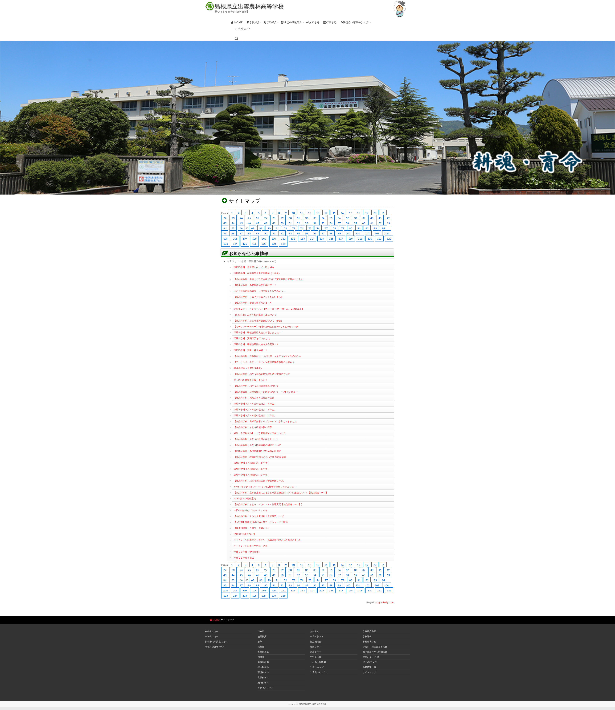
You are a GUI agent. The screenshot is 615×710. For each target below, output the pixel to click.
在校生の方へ (211, 631)
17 (350, 212)
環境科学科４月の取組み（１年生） (252, 469)
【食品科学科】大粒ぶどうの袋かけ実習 (254, 397)
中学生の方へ (211, 636)
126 (254, 243)
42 (388, 218)
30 (290, 218)
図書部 (261, 657)
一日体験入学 (317, 636)
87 (241, 233)
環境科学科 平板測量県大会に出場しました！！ (258, 332)
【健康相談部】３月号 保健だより (252, 528)
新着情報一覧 (369, 667)
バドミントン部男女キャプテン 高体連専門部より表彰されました (267, 540)
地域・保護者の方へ (215, 647)
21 (383, 212)
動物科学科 (263, 682)
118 (350, 238)
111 (283, 238)
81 (358, 228)
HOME (238, 22)
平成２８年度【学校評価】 (247, 552)
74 (301, 228)
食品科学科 (263, 677)
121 (379, 238)
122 (389, 238)
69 (260, 228)
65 (233, 228)
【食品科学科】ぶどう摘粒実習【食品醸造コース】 (259, 480)
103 (377, 233)
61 (371, 223)
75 (309, 228)
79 (342, 228)
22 (224, 218)
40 (371, 218)
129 (283, 243)
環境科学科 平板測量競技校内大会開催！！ (256, 344)
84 (383, 228)
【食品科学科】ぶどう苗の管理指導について (256, 386)
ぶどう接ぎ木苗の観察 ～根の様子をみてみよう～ (259, 291)
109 (264, 238)
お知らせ (314, 22)
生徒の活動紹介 (293, 22)
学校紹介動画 (369, 631)
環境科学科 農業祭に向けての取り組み (254, 267)
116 (331, 238)
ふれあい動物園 (318, 662)
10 (293, 212)
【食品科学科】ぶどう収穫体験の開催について (257, 445)
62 (380, 223)
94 (298, 233)
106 (235, 238)
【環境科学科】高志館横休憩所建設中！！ (255, 285)
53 (306, 223)
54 (314, 223)
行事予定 (331, 22)
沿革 (260, 641)
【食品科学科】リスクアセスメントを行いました (258, 297)
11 (301, 212)
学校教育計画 (369, 641)
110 (273, 238)
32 (306, 218)
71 (277, 228)
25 (249, 218)
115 (322, 238)
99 (339, 233)
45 (241, 223)
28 (273, 218)
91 (273, 233)
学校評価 (367, 636)
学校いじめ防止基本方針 (375, 647)
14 (325, 212)
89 (257, 233)
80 (350, 228)
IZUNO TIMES (370, 662)
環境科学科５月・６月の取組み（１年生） (255, 403)
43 (224, 223)
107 (245, 238)
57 (339, 223)
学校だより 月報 (371, 657)
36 (339, 218)
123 (225, 243)
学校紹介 (254, 22)
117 (341, 238)
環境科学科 (263, 672)
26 (257, 218)
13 (317, 212)
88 (249, 233)
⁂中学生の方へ (243, 28)
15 (334, 212)
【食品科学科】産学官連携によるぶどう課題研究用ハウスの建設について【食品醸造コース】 (281, 492)
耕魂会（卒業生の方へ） (217, 641)
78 (334, 228)
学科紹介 (272, 22)
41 (380, 218)
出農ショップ (317, 667)
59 (355, 223)
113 (302, 238)
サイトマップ (369, 672)
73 (293, 228)
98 (331, 233)
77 (326, 228)
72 (285, 228)
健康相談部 (263, 662)
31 (298, 218)
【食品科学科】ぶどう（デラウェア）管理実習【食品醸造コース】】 (268, 504)
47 (257, 223)
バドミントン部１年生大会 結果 (250, 546)
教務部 (261, 647)
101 (358, 233)
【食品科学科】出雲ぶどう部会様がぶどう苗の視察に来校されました (268, 279)
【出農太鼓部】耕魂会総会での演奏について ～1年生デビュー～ (267, 391)
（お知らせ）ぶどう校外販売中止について (255, 314)
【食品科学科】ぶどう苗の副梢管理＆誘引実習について (262, 374)
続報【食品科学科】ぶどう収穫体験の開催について (259, 433)
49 (273, 223)
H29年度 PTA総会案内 (245, 498)
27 (265, 218)
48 (265, 223)
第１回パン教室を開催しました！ (250, 380)
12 (309, 212)
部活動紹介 (315, 641)
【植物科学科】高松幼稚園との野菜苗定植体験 (257, 451)
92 (282, 233)
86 (233, 233)
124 (235, 243)
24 (241, 218)
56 (331, 223)
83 (375, 228)
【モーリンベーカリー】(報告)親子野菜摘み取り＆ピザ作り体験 (266, 326)
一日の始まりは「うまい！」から (250, 510)
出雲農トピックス (319, 672)
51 (290, 223)
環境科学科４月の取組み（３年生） (252, 474)
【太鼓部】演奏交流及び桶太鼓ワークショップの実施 (261, 522)
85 (224, 233)
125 (245, 243)
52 (298, 223)
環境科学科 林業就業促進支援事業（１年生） (257, 273)
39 (363, 218)
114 (312, 238)
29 (282, 218)
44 (233, 223)
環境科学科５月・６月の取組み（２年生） (255, 415)
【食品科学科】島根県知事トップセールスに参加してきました (265, 421)
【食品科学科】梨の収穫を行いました (253, 303)
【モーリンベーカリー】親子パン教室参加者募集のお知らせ (264, 362)
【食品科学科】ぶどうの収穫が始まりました (256, 439)
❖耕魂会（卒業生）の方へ (355, 22)
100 (348, 233)
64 (224, 228)
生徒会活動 (315, 657)
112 (293, 238)
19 (366, 212)
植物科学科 (263, 667)
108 (254, 238)
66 (241, 228)
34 (322, 218)
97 (322, 233)
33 (314, 218)
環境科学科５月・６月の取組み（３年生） (255, 409)
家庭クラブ (315, 652)
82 (367, 228)
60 (363, 223)
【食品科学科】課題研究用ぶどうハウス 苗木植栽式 (260, 457)
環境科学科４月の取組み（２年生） (252, 463)
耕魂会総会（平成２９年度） (248, 368)
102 (367, 233)
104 (386, 233)
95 (306, 233)
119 (360, 238)
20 (374, 212)
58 (347, 223)
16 (342, 212)
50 (282, 223)
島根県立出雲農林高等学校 (249, 6)
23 (233, 218)
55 (322, 223)
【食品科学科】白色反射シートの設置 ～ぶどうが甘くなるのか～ (267, 356)
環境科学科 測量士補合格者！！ (250, 350)
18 (358, 212)
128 (273, 243)
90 (265, 233)
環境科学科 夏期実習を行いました (252, 338)
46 (249, 223)
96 (314, 233)
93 (290, 233)
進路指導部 (263, 652)
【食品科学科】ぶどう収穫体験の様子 (253, 427)
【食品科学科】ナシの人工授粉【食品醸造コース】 (259, 516)
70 (269, 228)
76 (318, 228)
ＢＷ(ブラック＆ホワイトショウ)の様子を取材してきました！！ (266, 486)
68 (252, 228)
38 (355, 218)
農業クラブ (315, 647)
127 (264, 243)
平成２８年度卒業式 (244, 557)
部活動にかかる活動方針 (375, 652)
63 (388, 223)
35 (331, 218)
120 (370, 238)
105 (225, 238)
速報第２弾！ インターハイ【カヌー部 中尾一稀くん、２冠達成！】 (269, 308)
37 (347, 218)
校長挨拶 (262, 636)
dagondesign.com (385, 602)
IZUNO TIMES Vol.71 (244, 534)
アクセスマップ (265, 688)
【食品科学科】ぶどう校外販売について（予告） (258, 320)
